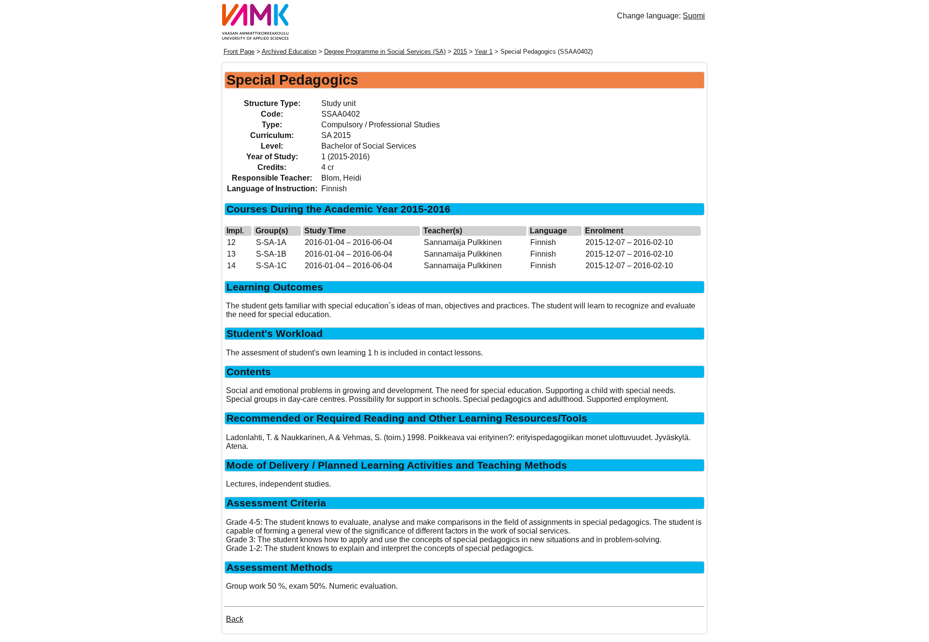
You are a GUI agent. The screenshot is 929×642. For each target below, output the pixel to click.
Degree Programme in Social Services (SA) (385, 51)
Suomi (694, 16)
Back (234, 619)
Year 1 (484, 51)
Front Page (239, 51)
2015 (460, 51)
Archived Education (289, 51)
